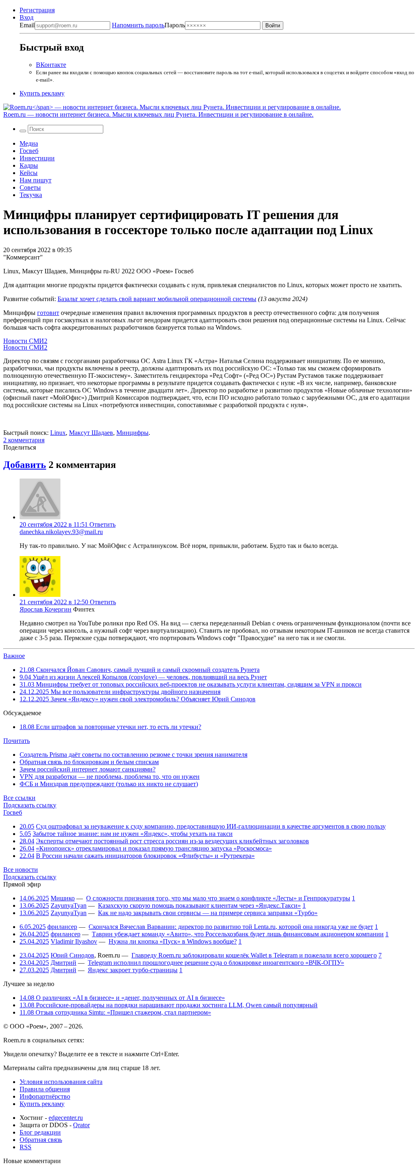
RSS (25, 1147)
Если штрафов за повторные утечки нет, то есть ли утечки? (110, 726)
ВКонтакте (51, 64)
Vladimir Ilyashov (74, 941)
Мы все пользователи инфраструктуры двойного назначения (120, 691)
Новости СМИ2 (25, 340)
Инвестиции (37, 158)
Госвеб (29, 150)
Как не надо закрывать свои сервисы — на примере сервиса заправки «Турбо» (208, 912)
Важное (14, 655)
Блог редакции (40, 1132)
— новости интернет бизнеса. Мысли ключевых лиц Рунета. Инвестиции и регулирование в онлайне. (158, 114)
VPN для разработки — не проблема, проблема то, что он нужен (110, 776)
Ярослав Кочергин (45, 609)
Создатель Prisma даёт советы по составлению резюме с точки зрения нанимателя (133, 754)
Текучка (31, 194)
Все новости (20, 869)
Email (27, 25)
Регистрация (37, 10)
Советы (30, 187)
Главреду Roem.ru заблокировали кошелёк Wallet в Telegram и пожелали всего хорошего (254, 955)
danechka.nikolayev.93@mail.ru (61, 531)
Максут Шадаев (91, 432)
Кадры (29, 165)
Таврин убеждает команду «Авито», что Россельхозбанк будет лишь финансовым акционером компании (238, 934)
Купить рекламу (42, 93)
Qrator (81, 1124)
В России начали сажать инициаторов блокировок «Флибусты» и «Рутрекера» (145, 855)
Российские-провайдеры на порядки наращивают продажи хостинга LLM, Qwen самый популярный (169, 1005)
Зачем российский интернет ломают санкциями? (88, 769)
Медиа (29, 143)
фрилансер (62, 926)
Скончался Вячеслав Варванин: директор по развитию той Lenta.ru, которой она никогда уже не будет (231, 926)
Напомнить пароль (138, 25)
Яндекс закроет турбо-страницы (133, 969)
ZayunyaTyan (69, 905)
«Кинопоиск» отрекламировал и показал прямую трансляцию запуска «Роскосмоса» (154, 848)
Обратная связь (41, 1139)
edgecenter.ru (66, 1117)
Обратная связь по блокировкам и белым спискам (89, 761)
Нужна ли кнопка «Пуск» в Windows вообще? (173, 941)
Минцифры (132, 432)
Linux (58, 432)
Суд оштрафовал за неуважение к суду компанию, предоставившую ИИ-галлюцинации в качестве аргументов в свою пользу (211, 826)
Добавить (24, 464)
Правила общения (45, 1089)
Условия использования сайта (61, 1081)
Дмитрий (63, 962)
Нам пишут (35, 180)
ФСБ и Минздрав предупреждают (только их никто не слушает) (109, 783)
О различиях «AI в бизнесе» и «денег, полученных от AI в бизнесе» (122, 997)
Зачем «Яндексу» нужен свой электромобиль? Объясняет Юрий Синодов (138, 699)
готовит (48, 312)
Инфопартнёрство (45, 1096)
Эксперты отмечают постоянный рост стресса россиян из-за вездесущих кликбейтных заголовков (172, 841)
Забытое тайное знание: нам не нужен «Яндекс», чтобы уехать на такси (133, 833)
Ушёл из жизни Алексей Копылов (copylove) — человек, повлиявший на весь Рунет (143, 677)
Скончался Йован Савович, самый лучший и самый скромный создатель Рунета (140, 669)
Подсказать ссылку (29, 805)
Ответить (102, 524)
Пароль (148, 25)
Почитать (16, 740)
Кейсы (29, 172)
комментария (23, 440)
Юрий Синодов (72, 955)
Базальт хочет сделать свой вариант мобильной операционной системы (157, 298)
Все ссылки (19, 797)
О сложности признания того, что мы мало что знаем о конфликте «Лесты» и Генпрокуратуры (218, 898)
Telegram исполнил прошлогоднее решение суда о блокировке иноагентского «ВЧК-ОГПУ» (216, 962)
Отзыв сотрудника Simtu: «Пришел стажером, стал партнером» (115, 1012)
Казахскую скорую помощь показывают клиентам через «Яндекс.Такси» (199, 905)
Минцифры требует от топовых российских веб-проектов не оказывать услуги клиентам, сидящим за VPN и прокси (191, 684)
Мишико (63, 898)
